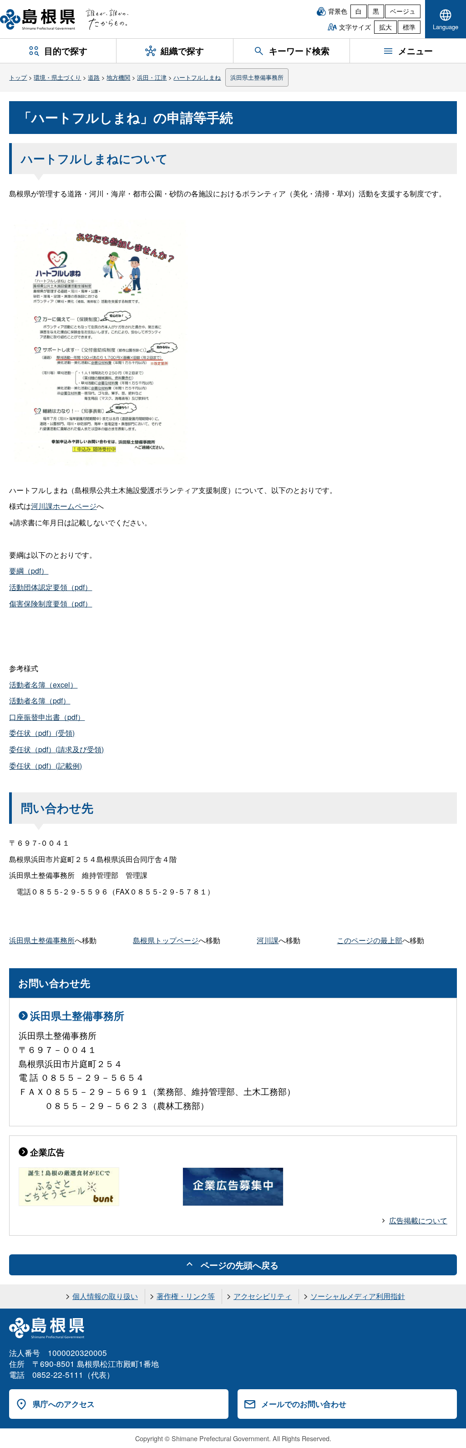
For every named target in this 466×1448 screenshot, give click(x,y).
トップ (18, 77)
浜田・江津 (152, 77)
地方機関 (118, 77)
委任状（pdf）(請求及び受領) (56, 749)
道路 (94, 77)
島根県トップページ (165, 940)
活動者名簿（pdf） (39, 700)
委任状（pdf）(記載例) (45, 765)
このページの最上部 (369, 940)
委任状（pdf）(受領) (42, 733)
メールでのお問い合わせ (303, 1403)
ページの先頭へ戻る (240, 1264)
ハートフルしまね (197, 77)
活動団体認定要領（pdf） (50, 587)
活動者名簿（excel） (43, 684)
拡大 (385, 26)
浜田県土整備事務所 (257, 77)
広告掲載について (418, 1220)
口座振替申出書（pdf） (47, 717)
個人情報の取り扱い (105, 1296)
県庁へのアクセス (64, 1403)
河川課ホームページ (63, 506)
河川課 (268, 940)
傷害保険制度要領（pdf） (50, 603)
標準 (409, 26)
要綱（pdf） (28, 570)
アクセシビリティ (262, 1296)
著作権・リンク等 (186, 1296)
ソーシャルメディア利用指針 (357, 1296)
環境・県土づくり (57, 77)
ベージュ (402, 10)
